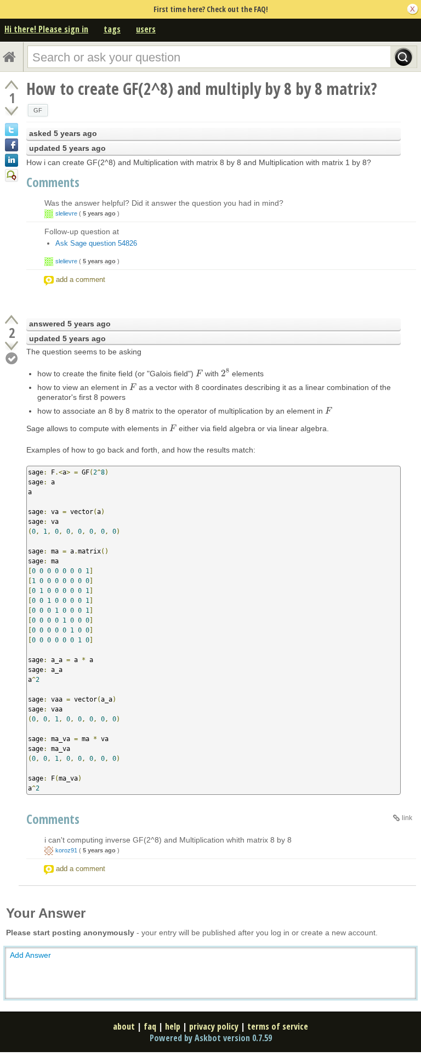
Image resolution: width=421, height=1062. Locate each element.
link (407, 818)
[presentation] (199, 373)
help (172, 1026)
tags (112, 29)
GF (37, 110)
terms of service (277, 1026)
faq (150, 1026)
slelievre (66, 213)
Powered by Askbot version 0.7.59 (211, 1038)
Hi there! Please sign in (46, 29)
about (124, 1026)
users (146, 29)
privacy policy (213, 1026)
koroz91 (66, 850)
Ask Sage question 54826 (96, 243)
